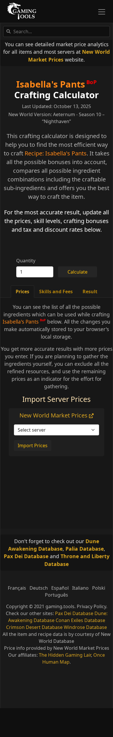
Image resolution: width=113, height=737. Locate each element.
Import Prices (33, 445)
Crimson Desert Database (34, 627)
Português (56, 595)
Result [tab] (90, 291)
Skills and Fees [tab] (56, 291)
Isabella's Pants (50, 84)
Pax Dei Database (26, 556)
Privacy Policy (91, 606)
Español (60, 588)
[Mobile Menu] (101, 12)
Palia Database (84, 548)
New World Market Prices (54, 415)
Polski (98, 588)
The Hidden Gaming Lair (65, 655)
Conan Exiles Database (80, 620)
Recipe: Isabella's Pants (56, 153)
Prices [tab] (22, 291)
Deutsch (39, 588)
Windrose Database (85, 627)
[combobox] (56, 31)
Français (17, 588)
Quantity (25, 260)
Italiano (80, 588)
